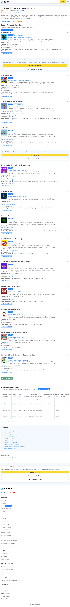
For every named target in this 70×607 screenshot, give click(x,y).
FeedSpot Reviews (6, 508)
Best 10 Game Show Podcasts (10, 442)
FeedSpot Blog (5, 598)
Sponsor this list (17, 21)
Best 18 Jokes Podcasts (9, 434)
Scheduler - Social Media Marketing (10, 580)
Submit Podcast (6, 21)
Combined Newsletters (7, 569)
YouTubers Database (6, 535)
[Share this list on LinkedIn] (10, 12)
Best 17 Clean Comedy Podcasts (11, 430)
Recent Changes (5, 593)
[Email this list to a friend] (16, 12)
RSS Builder (4, 577)
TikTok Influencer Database (8, 546)
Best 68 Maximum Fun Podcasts (11, 436)
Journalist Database (6, 532)
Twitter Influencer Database (8, 543)
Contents (22, 10)
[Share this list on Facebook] (5, 12)
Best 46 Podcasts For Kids (10, 448)
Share (2, 12)
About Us (3, 500)
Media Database (5, 559)
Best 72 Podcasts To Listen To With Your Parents (14, 446)
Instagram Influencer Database (9, 540)
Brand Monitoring (5, 566)
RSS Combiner (5, 575)
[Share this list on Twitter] (8, 12)
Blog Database (5, 524)
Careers (6, 506)
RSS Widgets (4, 572)
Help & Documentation (7, 590)
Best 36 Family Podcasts (9, 432)
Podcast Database (6, 527)
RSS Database (4, 521)
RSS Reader (4, 556)
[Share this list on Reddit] (13, 12)
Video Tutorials (5, 588)
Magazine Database (6, 530)
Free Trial (63, 1)
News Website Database (7, 538)
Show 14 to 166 (8, 378)
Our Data (3, 503)
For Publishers (4, 553)
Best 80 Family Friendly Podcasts (11, 444)
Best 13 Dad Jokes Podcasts (10, 438)
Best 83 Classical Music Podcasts (11, 440)
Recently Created (5, 596)
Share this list (5, 455)
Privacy (3, 511)
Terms (2, 514)
